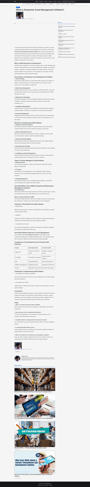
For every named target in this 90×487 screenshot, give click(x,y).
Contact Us (40, 485)
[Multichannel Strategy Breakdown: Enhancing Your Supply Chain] (35, 379)
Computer (41, 1)
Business (50, 1)
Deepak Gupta (26, 18)
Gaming (46, 1)
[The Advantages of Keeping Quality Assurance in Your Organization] (35, 406)
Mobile (37, 1)
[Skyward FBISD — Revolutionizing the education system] (35, 434)
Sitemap (50, 485)
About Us (59, 1)
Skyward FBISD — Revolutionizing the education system (31, 448)
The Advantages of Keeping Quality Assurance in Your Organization (34, 418)
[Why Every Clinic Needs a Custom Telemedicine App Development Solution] (35, 462)
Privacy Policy (45, 485)
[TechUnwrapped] (18, 1)
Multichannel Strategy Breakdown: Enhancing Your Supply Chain (33, 391)
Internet (55, 1)
